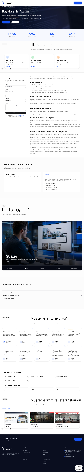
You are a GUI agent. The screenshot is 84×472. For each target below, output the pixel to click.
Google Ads (25, 459)
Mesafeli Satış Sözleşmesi (71, 469)
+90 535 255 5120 (69, 454)
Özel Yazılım (25, 454)
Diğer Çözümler (55, 2)
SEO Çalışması (25, 457)
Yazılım (38, 2)
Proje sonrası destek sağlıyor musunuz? (10, 295)
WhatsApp (15, 22)
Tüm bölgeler (6, 6)
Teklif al (77, 439)
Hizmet (7, 98)
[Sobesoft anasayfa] (7, 3)
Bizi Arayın (79, 469)
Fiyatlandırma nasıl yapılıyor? (8, 301)
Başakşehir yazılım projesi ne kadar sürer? (11, 292)
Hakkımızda (45, 452)
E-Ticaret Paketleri (26, 452)
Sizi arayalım (77, 2)
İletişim (63, 2)
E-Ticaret (23, 2)
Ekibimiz (44, 461)
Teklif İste (15, 112)
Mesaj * (7, 103)
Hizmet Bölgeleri (46, 459)
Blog (44, 457)
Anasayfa (45, 450)
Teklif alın (6, 22)
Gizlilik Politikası (62, 469)
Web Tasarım (31, 2)
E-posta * (7, 94)
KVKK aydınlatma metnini (19, 115)
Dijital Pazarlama (45, 2)
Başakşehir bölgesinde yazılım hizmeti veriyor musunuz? (14, 288)
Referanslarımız (46, 454)
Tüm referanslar (5, 408)
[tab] (10, 268)
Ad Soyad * (7, 84)
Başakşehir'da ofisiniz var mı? (8, 298)
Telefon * (7, 89)
